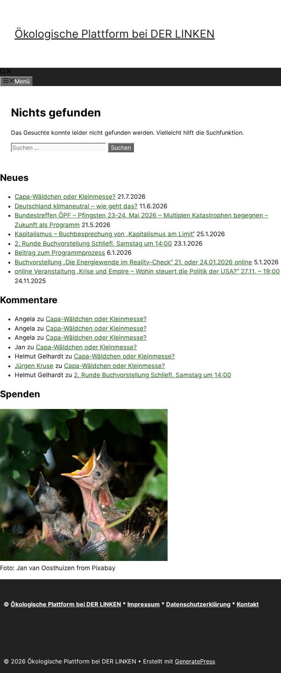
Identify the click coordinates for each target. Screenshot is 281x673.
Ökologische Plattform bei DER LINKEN (115, 33)
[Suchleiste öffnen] (6, 72)
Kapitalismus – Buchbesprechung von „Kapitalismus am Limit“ (105, 234)
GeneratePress (195, 661)
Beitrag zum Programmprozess (60, 252)
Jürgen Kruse (34, 365)
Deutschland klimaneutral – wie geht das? (76, 206)
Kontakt (248, 604)
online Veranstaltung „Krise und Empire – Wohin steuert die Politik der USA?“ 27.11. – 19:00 (147, 271)
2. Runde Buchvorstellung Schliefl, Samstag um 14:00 (93, 243)
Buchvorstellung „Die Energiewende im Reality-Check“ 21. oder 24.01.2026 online (133, 262)
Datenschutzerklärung (198, 604)
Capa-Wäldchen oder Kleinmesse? (65, 196)
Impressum (143, 604)
